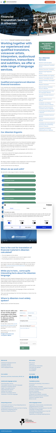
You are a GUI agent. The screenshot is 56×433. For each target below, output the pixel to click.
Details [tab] (28, 208)
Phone (30, 315)
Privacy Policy (51, 431)
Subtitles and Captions (6, 391)
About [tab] (44, 208)
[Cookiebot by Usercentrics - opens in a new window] (47, 205)
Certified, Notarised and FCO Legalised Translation (41, 388)
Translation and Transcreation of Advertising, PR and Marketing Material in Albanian (47, 124)
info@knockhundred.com (7, 334)
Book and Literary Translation (36, 386)
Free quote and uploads (35, 367)
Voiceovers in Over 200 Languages (9, 394)
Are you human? (24, 339)
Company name (24, 320)
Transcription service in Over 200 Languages (11, 385)
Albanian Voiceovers (44, 84)
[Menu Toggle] (1, 2)
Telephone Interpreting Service (8, 411)
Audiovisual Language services (8, 362)
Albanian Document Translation (46, 69)
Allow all (44, 227)
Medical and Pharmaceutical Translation (39, 395)
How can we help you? (27, 326)
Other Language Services (7, 367)
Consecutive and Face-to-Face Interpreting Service (13, 405)
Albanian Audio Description (45, 62)
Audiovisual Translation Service (8, 386)
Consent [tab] (11, 208)
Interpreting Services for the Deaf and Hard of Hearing (14, 408)
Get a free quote (47, 51)
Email (23, 315)
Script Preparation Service (7, 389)
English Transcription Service (8, 388)
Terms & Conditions (43, 431)
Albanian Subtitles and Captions (46, 75)
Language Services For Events (36, 406)
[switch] (21, 223)
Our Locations (32, 370)
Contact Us (32, 364)
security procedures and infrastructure (15, 265)
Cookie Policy (34, 431)
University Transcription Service (8, 392)
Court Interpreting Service (7, 406)
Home (2, 40)
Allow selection (28, 227)
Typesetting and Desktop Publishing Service (39, 414)
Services (7, 40)
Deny (12, 227)
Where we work (32, 399)
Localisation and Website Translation (38, 394)
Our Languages (32, 369)
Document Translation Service (36, 389)
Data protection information (35, 365)
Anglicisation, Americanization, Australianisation (40, 405)
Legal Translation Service (35, 392)
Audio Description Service (7, 383)
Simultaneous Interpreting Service (9, 409)
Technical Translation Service (36, 397)
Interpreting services (6, 365)
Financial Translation (34, 391)
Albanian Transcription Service (46, 78)
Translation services (6, 364)
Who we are (32, 362)
